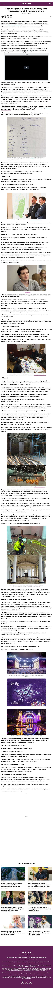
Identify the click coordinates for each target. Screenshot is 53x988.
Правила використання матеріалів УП (37, 957)
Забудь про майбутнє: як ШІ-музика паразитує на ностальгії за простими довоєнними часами (39, 933)
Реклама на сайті (10, 957)
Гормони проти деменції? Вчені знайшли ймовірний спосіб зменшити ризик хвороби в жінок (13, 933)
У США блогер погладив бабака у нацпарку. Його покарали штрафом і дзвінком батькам (39, 909)
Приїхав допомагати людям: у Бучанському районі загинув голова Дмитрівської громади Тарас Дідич (39, 885)
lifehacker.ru (27, 292)
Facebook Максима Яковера (40, 375)
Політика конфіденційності (21, 957)
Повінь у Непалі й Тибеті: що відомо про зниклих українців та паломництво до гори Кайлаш (12, 885)
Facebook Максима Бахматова (35, 219)
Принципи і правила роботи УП (23, 958)
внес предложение (30, 50)
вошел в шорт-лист (14, 25)
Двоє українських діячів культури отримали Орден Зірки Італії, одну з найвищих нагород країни (12, 909)
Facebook (33, 157)
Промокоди (34, 958)
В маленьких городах (8, 738)
